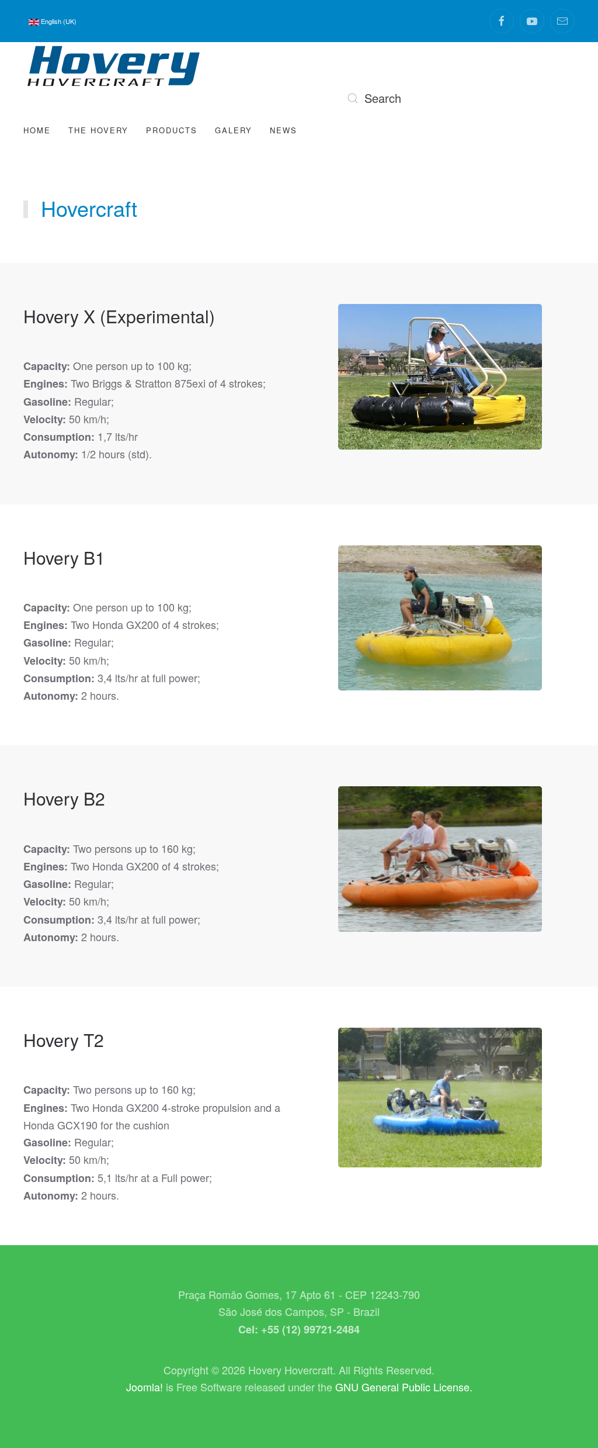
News (283, 130)
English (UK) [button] (58, 21)
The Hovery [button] (98, 130)
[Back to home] (113, 65)
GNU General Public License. (403, 1386)
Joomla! (144, 1386)
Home (37, 130)
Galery (233, 130)
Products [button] (171, 130)
